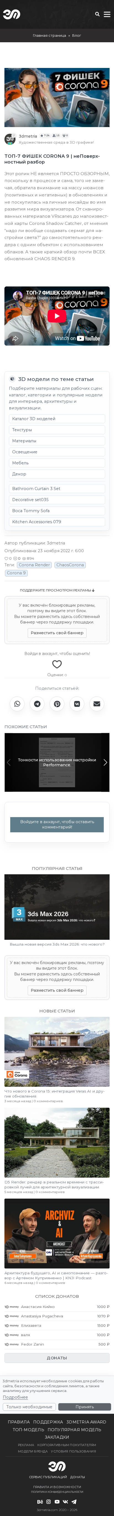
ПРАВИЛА (19, 1422)
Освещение (24, 451)
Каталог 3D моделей (33, 418)
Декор (19, 474)
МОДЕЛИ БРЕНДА (33, 1451)
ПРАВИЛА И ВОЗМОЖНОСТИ (57, 1487)
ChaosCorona (70, 564)
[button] (8, 558)
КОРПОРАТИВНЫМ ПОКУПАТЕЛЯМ (66, 1445)
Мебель (20, 462)
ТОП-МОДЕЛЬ (28, 1429)
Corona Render (34, 564)
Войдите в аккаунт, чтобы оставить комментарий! (57, 824)
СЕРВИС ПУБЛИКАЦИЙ (48, 1477)
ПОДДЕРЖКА (48, 1422)
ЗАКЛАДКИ (57, 1437)
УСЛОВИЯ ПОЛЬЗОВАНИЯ (73, 1451)
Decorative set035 (30, 499)
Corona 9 (16, 572)
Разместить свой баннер (57, 632)
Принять (85, 1406)
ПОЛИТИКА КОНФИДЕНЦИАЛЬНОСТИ (57, 1491)
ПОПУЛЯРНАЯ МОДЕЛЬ (75, 1429)
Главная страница (49, 35)
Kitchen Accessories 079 (36, 521)
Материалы (24, 440)
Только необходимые (29, 1406)
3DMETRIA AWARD (86, 1422)
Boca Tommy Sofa (31, 510)
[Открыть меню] (107, 14)
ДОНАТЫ (57, 1358)
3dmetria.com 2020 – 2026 (57, 1510)
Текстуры (22, 429)
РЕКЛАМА (26, 1445)
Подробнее (15, 1397)
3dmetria (28, 136)
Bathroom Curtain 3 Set (36, 488)
